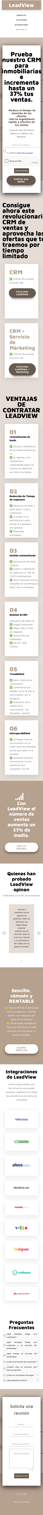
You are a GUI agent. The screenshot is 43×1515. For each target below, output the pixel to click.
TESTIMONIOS (21, 20)
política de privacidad (25, 153)
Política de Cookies (21, 1502)
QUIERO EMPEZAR (21, 1049)
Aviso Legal (21, 1494)
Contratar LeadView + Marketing (22, 369)
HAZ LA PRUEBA (21, 847)
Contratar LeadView (22, 293)
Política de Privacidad (21, 1486)
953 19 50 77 (21, 29)
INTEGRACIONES (21, 25)
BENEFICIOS (21, 15)
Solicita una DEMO (21, 180)
